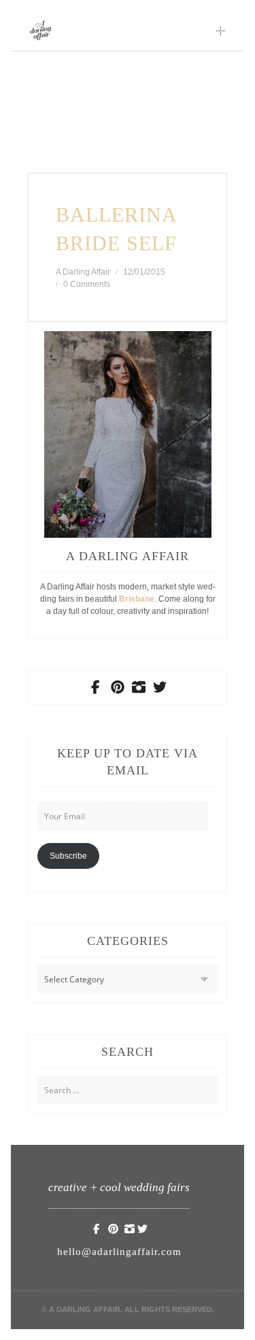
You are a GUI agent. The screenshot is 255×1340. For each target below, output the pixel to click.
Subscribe (68, 856)
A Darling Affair (83, 272)
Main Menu (221, 30)
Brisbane (136, 599)
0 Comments (86, 284)
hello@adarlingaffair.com (119, 1251)
